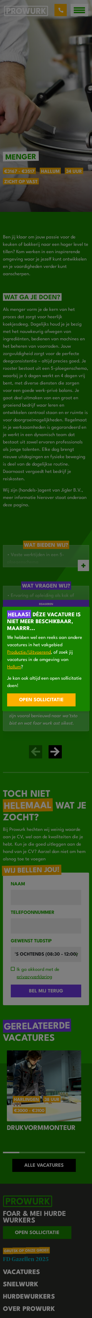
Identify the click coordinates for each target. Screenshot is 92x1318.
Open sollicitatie (41, 700)
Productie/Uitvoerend (29, 652)
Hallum (14, 667)
